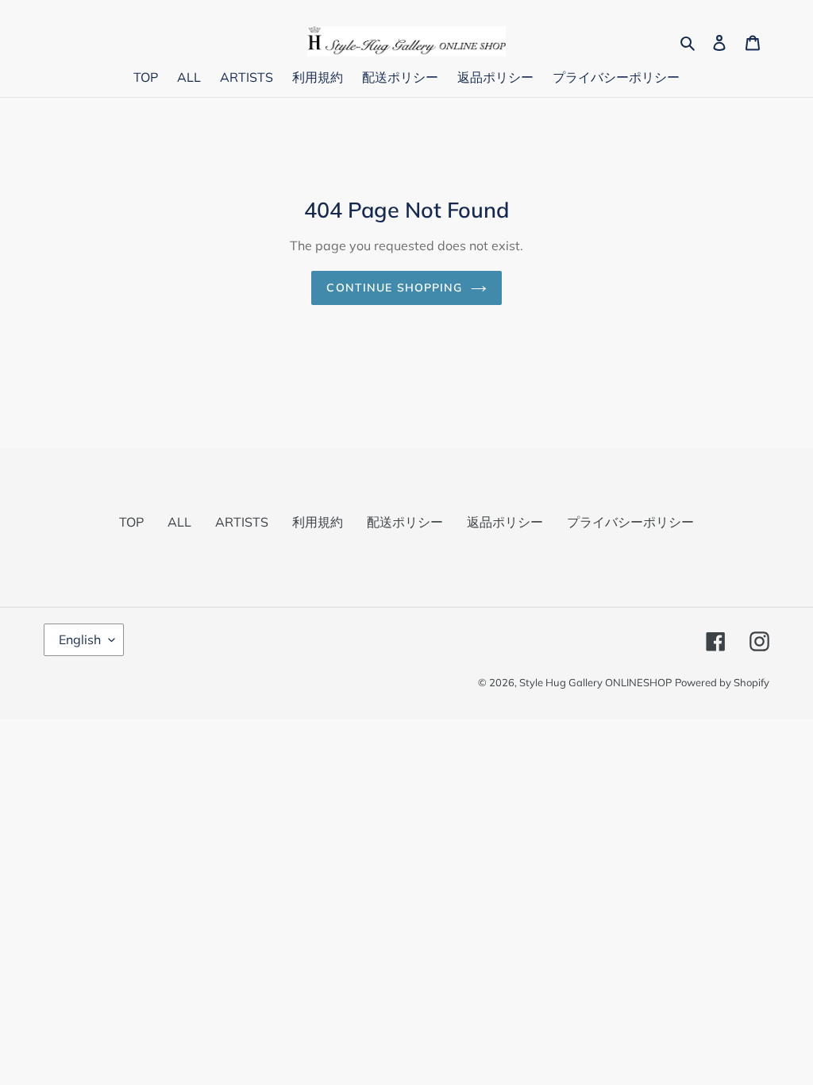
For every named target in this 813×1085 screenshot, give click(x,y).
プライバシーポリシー (630, 522)
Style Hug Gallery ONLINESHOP (595, 682)
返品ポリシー (505, 522)
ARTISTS (241, 522)
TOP (131, 522)
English (80, 639)
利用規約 (317, 522)
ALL (179, 522)
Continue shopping (394, 287)
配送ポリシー (405, 522)
